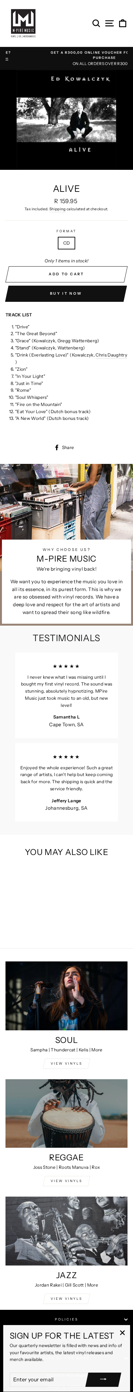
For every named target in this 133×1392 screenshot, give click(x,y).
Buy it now (66, 293)
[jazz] (66, 1231)
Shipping (57, 209)
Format (66, 231)
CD (66, 243)
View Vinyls (66, 1299)
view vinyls (66, 1181)
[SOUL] (66, 995)
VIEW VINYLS (66, 1063)
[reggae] (66, 1113)
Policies (66, 1319)
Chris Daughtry (111, 354)
